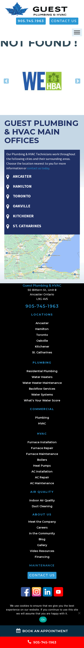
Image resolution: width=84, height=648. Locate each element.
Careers (42, 527)
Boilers (42, 460)
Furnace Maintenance (42, 454)
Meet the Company (42, 521)
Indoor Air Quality (42, 500)
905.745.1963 (31, 21)
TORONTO (21, 195)
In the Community (42, 533)
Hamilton (42, 329)
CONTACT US (64, 21)
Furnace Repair (42, 448)
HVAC (42, 423)
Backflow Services (42, 388)
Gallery (42, 545)
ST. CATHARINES (26, 225)
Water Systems (42, 394)
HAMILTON (22, 186)
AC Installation (42, 471)
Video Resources (42, 551)
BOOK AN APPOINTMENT (44, 631)
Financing (42, 557)
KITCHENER (23, 215)
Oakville (42, 340)
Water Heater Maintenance (42, 383)
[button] (6, 81)
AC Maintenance (42, 483)
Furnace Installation (42, 442)
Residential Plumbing (42, 371)
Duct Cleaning (42, 506)
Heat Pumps (42, 465)
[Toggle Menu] (77, 32)
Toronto (42, 335)
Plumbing (42, 417)
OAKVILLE (21, 205)
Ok (43, 619)
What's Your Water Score (42, 400)
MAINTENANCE (42, 565)
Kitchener (42, 346)
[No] (79, 613)
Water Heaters (42, 377)
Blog (42, 539)
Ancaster (42, 323)
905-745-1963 (42, 306)
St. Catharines (42, 352)
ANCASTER (21, 176)
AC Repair (42, 477)
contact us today (38, 168)
